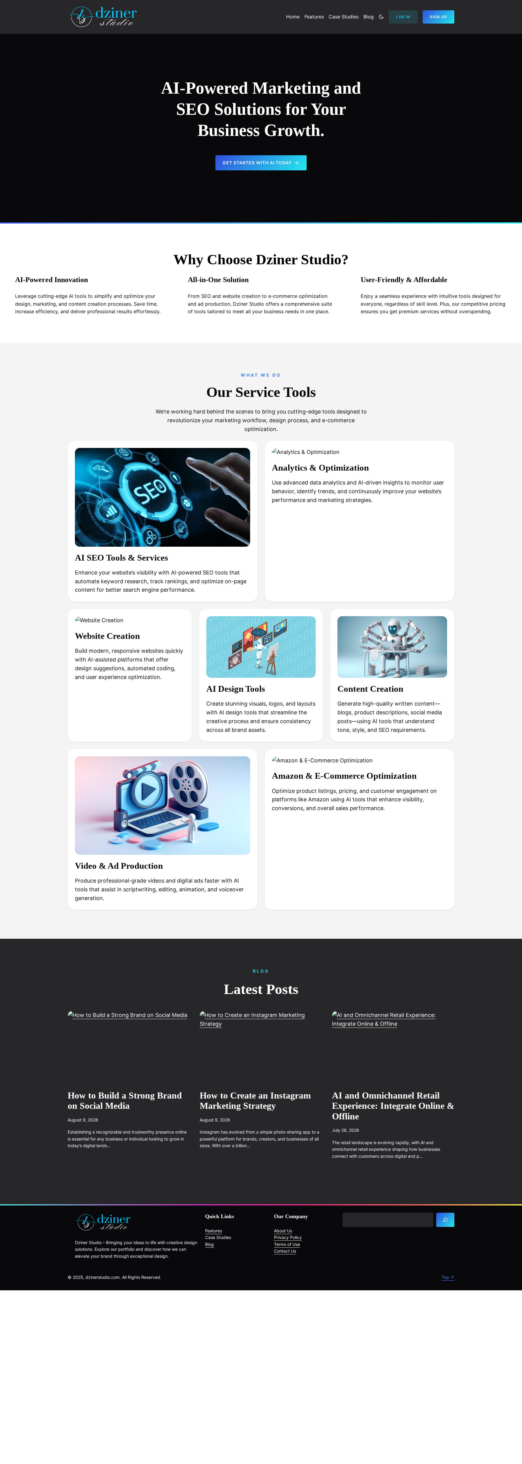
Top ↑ (448, 1277)
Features (213, 1230)
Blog (209, 1244)
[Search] (445, 1220)
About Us (283, 1230)
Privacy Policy (288, 1237)
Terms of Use (287, 1244)
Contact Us (285, 1250)
